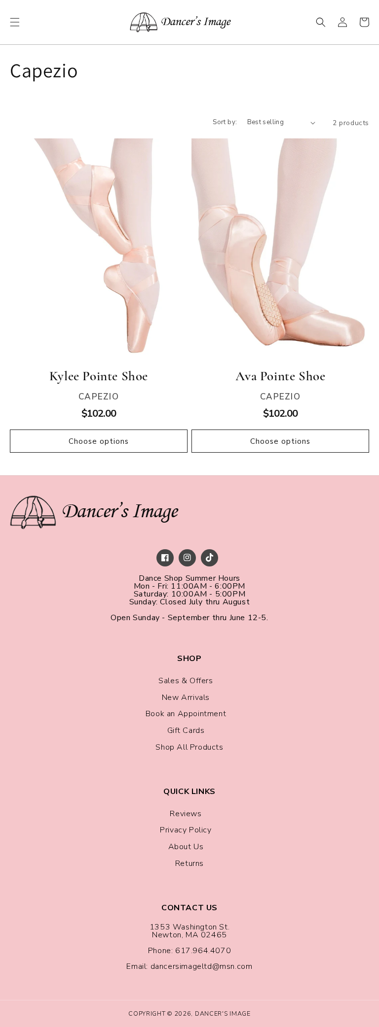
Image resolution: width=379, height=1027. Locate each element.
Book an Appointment (186, 713)
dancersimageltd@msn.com (202, 966)
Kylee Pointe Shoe (98, 376)
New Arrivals (186, 697)
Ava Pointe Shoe (280, 376)
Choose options (99, 441)
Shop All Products (189, 747)
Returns (189, 863)
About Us (186, 846)
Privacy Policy (185, 830)
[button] (15, 22)
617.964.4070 (203, 950)
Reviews (185, 813)
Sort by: (225, 122)
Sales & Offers (185, 680)
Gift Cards (186, 730)
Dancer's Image (223, 1013)
